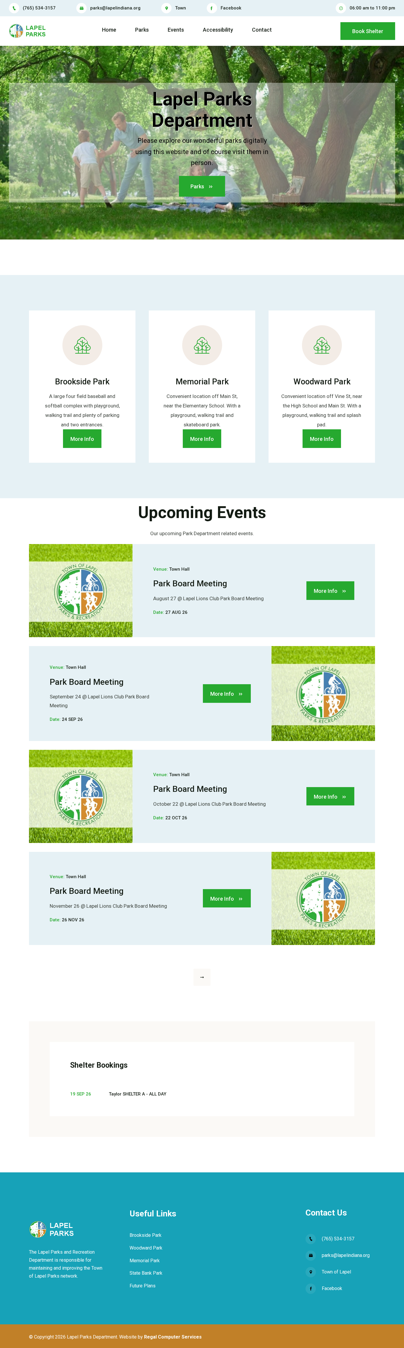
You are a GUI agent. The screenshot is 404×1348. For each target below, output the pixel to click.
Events (176, 30)
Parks (142, 30)
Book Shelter (367, 31)
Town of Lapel (336, 1272)
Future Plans (143, 1286)
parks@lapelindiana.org (115, 8)
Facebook (231, 8)
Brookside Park (145, 1235)
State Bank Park (146, 1273)
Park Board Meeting (190, 583)
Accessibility (218, 30)
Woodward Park (146, 1248)
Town (180, 8)
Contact (262, 30)
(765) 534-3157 (39, 8)
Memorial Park (145, 1260)
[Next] (202, 977)
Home (109, 30)
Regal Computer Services (173, 1337)
